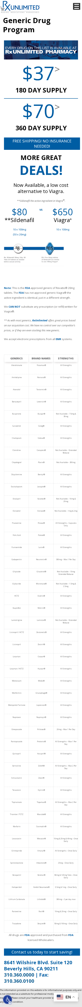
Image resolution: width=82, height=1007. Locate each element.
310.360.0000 (19, 974)
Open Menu (76, 6)
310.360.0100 (19, 981)
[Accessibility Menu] (7, 1000)
